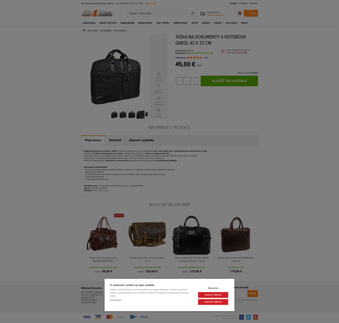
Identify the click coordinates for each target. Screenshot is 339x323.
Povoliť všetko (213, 295)
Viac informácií (115, 300)
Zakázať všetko (213, 302)
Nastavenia (213, 288)
